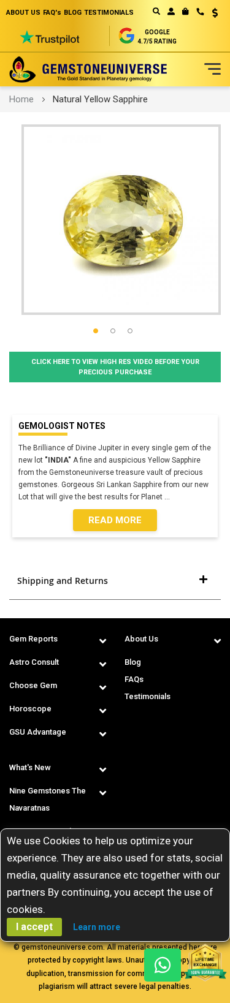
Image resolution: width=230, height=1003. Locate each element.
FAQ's (52, 13)
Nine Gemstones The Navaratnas (47, 799)
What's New (30, 767)
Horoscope (30, 708)
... (169, 497)
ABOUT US (23, 13)
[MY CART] (185, 11)
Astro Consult (34, 662)
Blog (133, 662)
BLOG (73, 13)
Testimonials (148, 696)
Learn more (96, 927)
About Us (141, 638)
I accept (34, 927)
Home (21, 99)
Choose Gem (33, 685)
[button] (211, 14)
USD (211, 13)
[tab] (115, 581)
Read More (115, 520)
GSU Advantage (37, 731)
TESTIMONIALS (109, 13)
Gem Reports (33, 638)
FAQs (134, 679)
